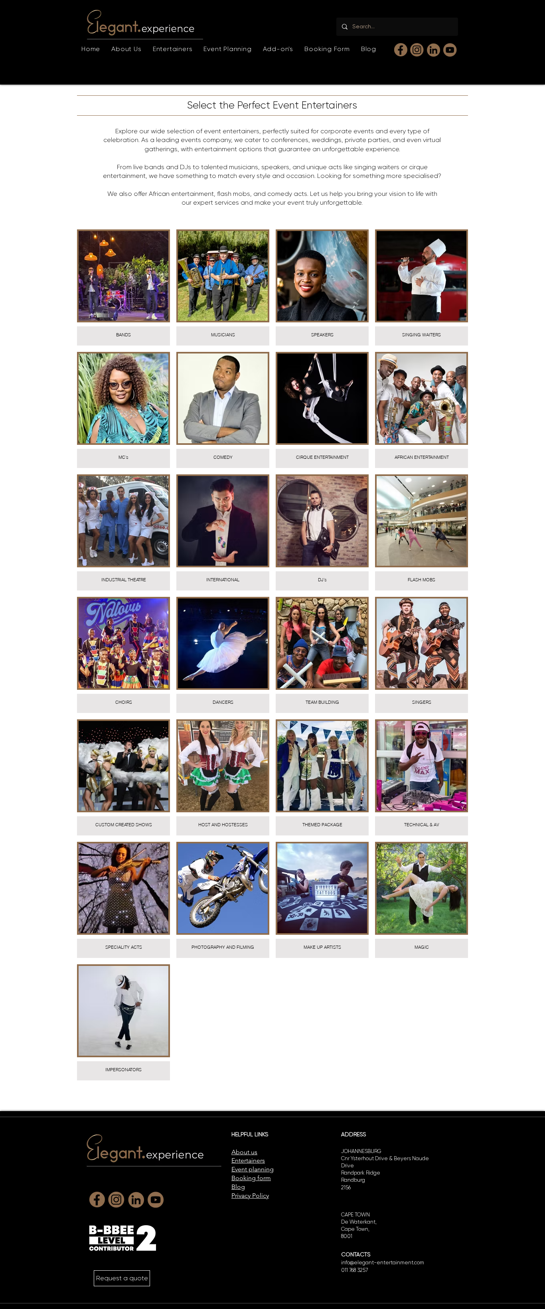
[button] (173, 49)
